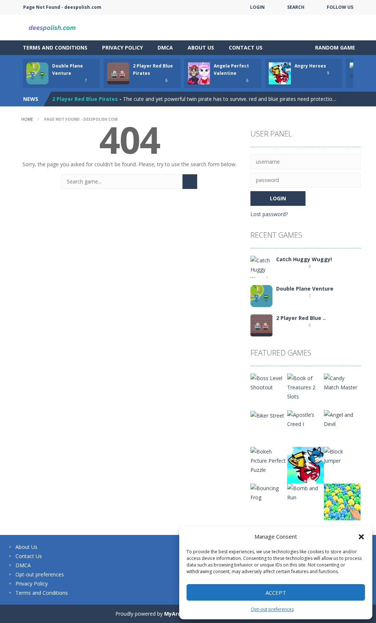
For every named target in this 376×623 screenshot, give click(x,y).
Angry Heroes (310, 66)
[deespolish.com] (52, 26)
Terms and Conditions (55, 47)
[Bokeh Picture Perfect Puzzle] (268, 459)
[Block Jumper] (342, 455)
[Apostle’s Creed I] (305, 418)
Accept (275, 592)
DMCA (165, 47)
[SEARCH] (189, 181)
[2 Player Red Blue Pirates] (261, 324)
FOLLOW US (340, 7)
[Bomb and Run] (305, 492)
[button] (361, 536)
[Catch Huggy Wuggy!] (261, 268)
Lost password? (269, 214)
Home (27, 119)
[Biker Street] (267, 414)
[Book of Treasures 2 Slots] (305, 386)
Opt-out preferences (272, 609)
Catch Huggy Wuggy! (304, 259)
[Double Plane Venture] (261, 295)
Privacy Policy (122, 47)
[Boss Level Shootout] (268, 382)
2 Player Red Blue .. (301, 317)
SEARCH (295, 7)
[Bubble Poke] (342, 501)
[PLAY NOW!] (37, 72)
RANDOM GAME (334, 47)
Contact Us (246, 47)
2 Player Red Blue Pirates (85, 98)
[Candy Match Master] (342, 382)
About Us (201, 47)
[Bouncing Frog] (268, 492)
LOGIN (257, 7)
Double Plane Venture (304, 288)
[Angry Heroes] (305, 464)
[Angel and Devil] (342, 418)
